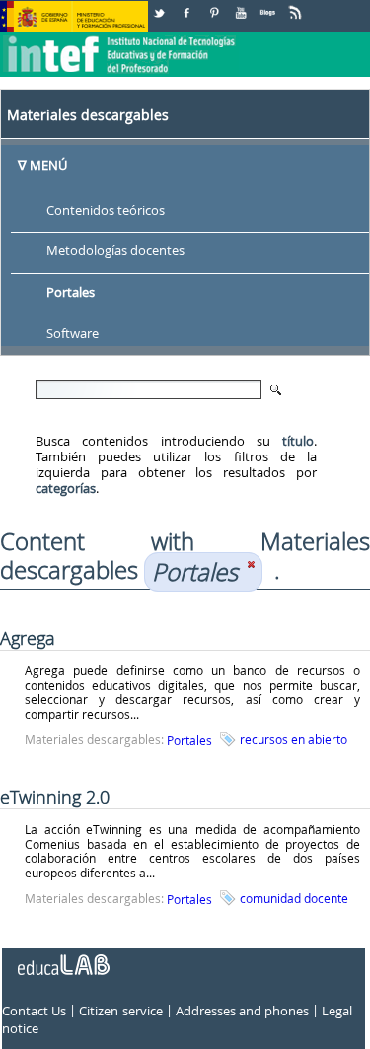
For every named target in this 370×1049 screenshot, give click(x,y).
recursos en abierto (293, 739)
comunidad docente (294, 898)
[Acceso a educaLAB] (62, 957)
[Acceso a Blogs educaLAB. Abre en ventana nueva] (269, 5)
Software (72, 334)
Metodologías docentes (115, 251)
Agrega (27, 638)
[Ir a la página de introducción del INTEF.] (121, 38)
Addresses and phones (242, 1010)
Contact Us (34, 1010)
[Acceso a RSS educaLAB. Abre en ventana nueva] (297, 5)
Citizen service (120, 1010)
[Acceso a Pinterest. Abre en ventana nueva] (215, 5)
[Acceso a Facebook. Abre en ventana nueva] (188, 5)
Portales (70, 293)
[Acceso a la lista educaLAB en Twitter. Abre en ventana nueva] (161, 5)
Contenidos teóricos (105, 210)
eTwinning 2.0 (55, 796)
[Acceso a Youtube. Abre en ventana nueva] (243, 5)
